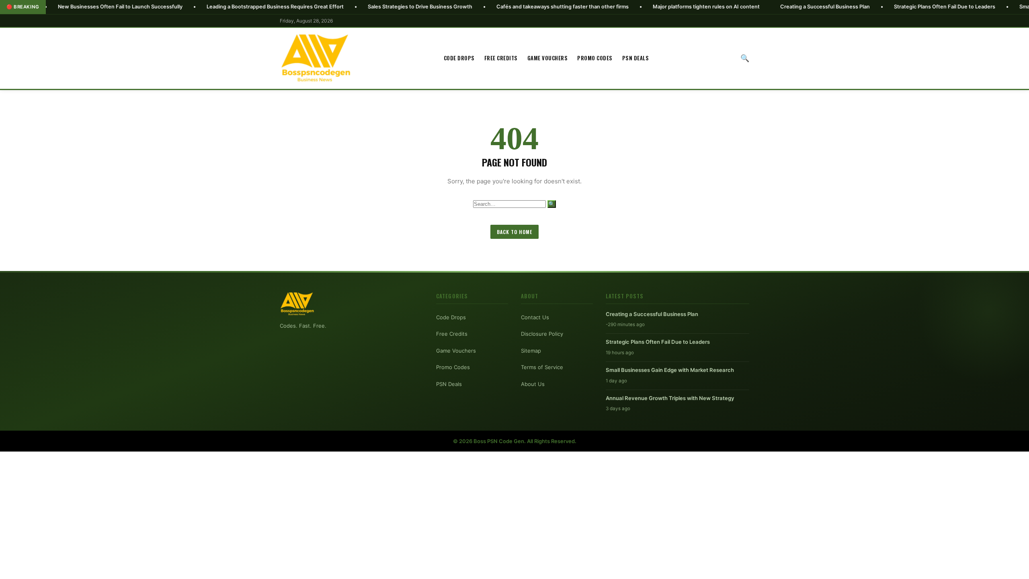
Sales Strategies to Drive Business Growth (388, 7)
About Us (533, 384)
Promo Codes (595, 58)
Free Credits (501, 58)
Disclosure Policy (542, 334)
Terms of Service (542, 367)
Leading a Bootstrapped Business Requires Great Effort (243, 7)
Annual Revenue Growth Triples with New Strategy (670, 398)
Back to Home (514, 231)
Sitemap (531, 350)
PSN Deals (635, 58)
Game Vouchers (547, 58)
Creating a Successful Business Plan (793, 7)
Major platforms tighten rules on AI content (674, 7)
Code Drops (459, 58)
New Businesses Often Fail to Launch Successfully (89, 7)
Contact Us (535, 317)
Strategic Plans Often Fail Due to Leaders (913, 7)
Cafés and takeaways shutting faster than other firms (531, 7)
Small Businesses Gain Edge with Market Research (670, 370)
